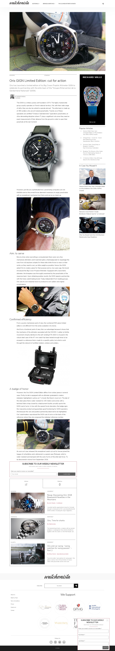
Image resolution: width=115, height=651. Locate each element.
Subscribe (39, 586)
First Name (81, 634)
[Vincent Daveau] (12, 96)
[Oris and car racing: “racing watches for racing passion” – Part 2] (28, 554)
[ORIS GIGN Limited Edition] (43, 156)
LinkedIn (64, 642)
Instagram (55, 642)
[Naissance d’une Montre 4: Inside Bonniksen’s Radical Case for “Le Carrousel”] (92, 202)
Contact (12, 610)
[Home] (20, 2)
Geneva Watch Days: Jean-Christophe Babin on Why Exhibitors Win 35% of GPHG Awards (92, 132)
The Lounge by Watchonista (67, 3)
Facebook (51, 642)
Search (103, 4)
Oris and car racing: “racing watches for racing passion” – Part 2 (59, 548)
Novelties (12, 75)
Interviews (14, 517)
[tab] (26, 483)
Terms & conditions (15, 601)
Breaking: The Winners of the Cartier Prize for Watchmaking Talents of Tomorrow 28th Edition (93, 153)
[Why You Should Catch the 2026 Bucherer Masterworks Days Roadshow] (92, 225)
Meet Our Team (14, 597)
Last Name (81, 641)
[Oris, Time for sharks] (28, 528)
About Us (13, 594)
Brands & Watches (48, 3)
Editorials (35, 3)
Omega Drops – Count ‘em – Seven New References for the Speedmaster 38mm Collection (92, 139)
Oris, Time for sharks (56, 520)
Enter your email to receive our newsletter (22, 471)
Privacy (12, 604)
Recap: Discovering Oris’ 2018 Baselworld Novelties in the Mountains (59, 497)
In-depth (13, 542)
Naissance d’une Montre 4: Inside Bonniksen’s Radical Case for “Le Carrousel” (92, 213)
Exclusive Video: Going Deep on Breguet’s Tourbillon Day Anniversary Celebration (91, 146)
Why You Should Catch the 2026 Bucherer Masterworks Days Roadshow (91, 236)
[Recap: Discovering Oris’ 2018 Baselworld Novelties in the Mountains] (28, 503)
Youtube (59, 642)
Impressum (13, 607)
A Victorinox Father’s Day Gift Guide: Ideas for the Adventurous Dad (92, 159)
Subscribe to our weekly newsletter (43, 463)
